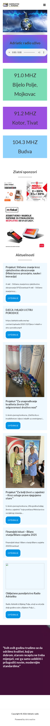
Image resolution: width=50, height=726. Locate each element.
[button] (43, 21)
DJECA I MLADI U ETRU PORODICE (19, 311)
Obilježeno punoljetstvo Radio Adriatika (23, 595)
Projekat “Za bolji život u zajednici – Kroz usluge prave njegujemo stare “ (25, 495)
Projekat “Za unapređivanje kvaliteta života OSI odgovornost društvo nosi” (21, 404)
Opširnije (13, 298)
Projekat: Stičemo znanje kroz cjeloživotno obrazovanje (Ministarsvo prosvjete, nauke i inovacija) (23, 272)
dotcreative (30, 719)
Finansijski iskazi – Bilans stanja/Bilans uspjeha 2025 (21, 533)
